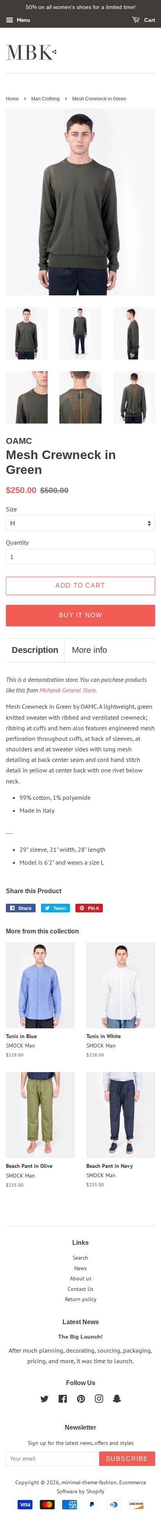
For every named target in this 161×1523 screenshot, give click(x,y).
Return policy (81, 1299)
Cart (149, 20)
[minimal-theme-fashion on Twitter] (44, 1400)
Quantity (17, 542)
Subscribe (127, 1458)
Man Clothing (45, 99)
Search (80, 1257)
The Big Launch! (80, 1337)
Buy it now (80, 615)
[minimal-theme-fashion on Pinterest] (81, 1400)
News (80, 1268)
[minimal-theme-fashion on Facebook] (62, 1400)
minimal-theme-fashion (89, 1482)
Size (11, 509)
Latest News (81, 1322)
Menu (22, 19)
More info (89, 650)
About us (80, 1278)
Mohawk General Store (67, 690)
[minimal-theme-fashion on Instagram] (99, 1400)
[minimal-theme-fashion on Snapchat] (117, 1400)
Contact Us (80, 1288)
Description (35, 650)
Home (12, 99)
